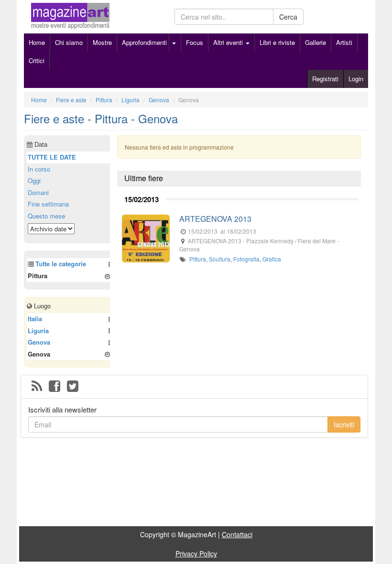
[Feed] (37, 386)
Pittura (197, 259)
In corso (39, 169)
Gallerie (315, 42)
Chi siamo (69, 42)
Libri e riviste (277, 42)
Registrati (325, 78)
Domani (38, 192)
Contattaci (237, 534)
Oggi (34, 180)
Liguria (38, 330)
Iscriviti (344, 424)
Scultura (219, 259)
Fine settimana (48, 203)
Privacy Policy (196, 553)
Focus (194, 42)
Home (37, 42)
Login (355, 78)
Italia (35, 318)
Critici (36, 60)
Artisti (344, 42)
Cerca (288, 17)
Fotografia (246, 259)
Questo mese (46, 215)
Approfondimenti (144, 42)
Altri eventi (229, 42)
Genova (39, 342)
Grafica (271, 259)
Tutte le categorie (60, 263)
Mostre (102, 42)
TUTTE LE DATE (52, 157)
